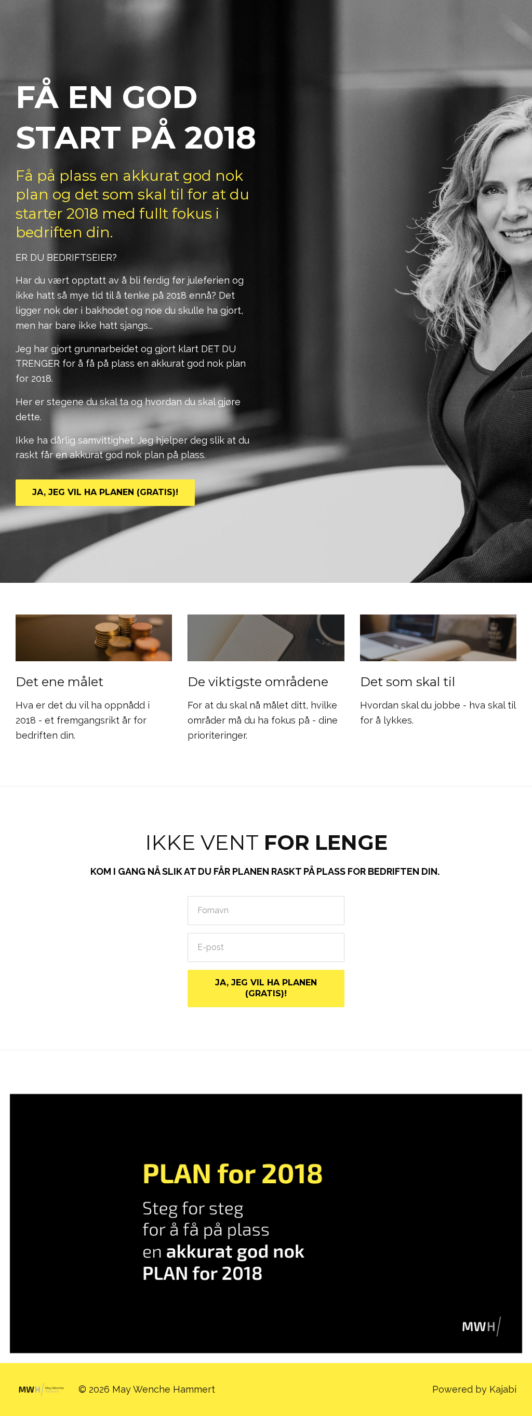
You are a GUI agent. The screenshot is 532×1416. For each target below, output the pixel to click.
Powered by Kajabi (474, 1389)
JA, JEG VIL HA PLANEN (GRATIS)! (105, 492)
